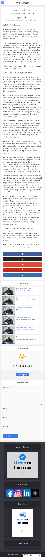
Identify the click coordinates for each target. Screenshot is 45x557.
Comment (6, 388)
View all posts (22, 375)
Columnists (16, 10)
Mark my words (27, 10)
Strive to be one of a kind (23, 290)
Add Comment (20, 20)
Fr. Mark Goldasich (33, 20)
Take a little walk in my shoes (24, 310)
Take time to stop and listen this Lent (26, 300)
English (29, 555)
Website (6, 426)
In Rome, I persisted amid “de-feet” (26, 329)
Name (6, 408)
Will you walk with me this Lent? (25, 319)
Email (5, 417)
